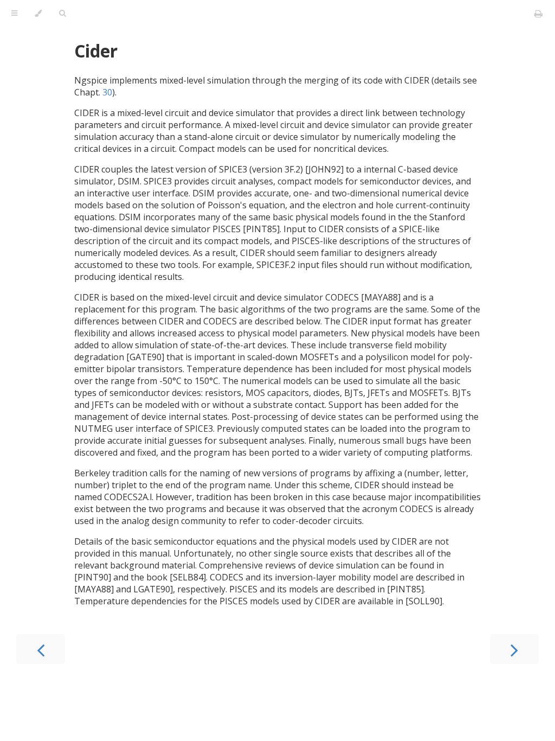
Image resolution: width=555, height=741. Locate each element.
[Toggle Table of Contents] (14, 13)
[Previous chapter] (40, 649)
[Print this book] (538, 14)
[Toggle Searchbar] (62, 13)
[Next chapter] (514, 649)
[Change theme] (38, 13)
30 (107, 92)
